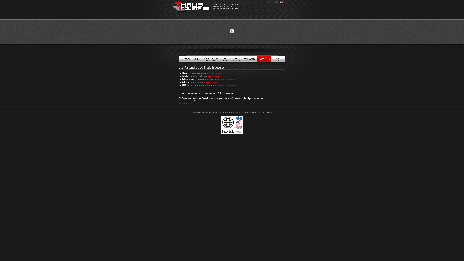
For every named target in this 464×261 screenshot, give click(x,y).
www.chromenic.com (214, 73)
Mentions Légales (250, 112)
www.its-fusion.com (185, 103)
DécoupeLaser (226, 59)
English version (273, 2)
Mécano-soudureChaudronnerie (211, 59)
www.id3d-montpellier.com (227, 85)
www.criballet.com (213, 76)
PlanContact (276, 59)
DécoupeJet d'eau (237, 59)
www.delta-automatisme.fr (226, 79)
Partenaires (264, 59)
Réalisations (249, 59)
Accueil (187, 59)
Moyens (197, 59)
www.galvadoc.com (212, 82)
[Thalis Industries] (191, 7)
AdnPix (269, 112)
